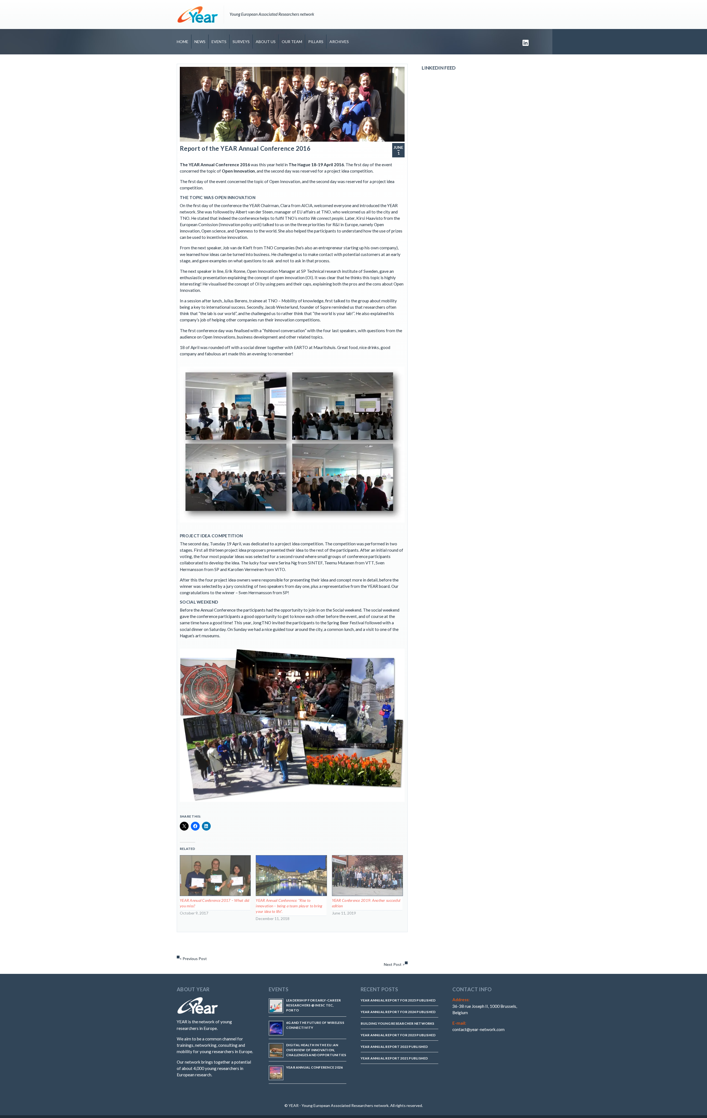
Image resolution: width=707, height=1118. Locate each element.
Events (219, 41)
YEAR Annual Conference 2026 (314, 1067)
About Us (266, 41)
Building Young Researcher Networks (397, 1023)
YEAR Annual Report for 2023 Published (398, 1035)
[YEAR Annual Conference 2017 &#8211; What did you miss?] (215, 875)
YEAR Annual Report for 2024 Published (398, 1012)
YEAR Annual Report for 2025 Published (398, 1000)
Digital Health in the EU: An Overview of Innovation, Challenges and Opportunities (316, 1050)
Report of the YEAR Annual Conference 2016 (245, 148)
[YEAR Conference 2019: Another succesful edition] (367, 875)
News (199, 41)
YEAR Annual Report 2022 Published (394, 1047)
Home (182, 41)
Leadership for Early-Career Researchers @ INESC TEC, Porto (313, 1005)
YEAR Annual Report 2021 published (394, 1058)
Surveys (241, 41)
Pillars (315, 41)
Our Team (292, 41)
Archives (339, 41)
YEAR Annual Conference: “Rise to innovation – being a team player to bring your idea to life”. (289, 906)
